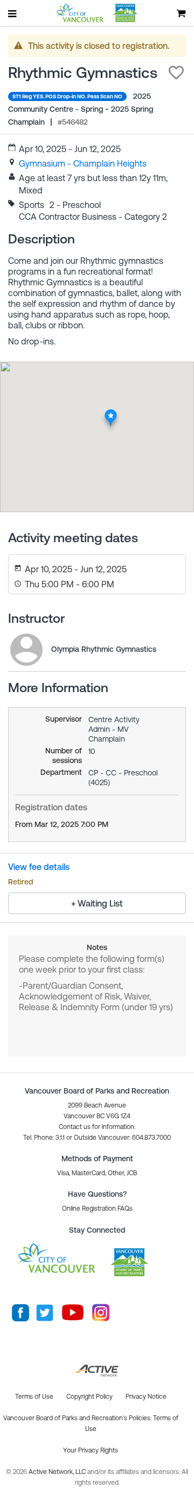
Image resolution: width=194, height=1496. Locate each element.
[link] (83, 163)
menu (13, 13)
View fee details (39, 867)
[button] (176, 72)
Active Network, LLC (58, 1472)
